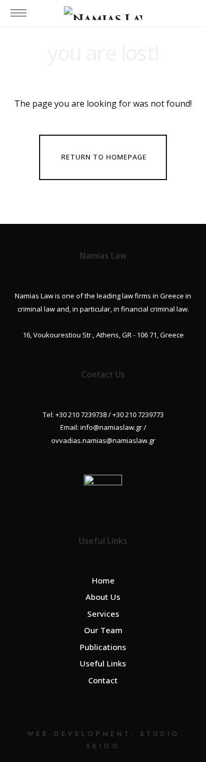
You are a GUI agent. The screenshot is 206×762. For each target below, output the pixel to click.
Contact (103, 680)
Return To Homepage (104, 157)
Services (103, 613)
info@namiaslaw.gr (111, 427)
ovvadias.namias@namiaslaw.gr (103, 440)
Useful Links (103, 663)
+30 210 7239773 (138, 414)
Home (103, 580)
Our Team (103, 630)
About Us (103, 596)
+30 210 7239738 (81, 414)
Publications (103, 647)
